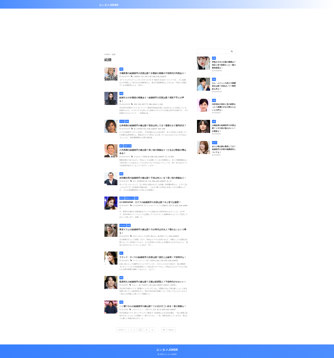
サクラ (146, 205)
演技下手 (145, 104)
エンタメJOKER (108, 5)
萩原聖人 (173, 285)
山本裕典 (139, 129)
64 (164, 330)
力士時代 (147, 236)
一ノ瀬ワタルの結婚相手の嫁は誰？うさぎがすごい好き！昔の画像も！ (152, 306)
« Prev (121, 330)
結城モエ (156, 104)
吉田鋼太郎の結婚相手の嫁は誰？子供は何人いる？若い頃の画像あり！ (152, 177)
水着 (149, 76)
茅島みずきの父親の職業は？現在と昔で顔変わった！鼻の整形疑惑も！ (224, 65)
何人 (134, 181)
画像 (153, 76)
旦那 (146, 76)
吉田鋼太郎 (141, 181)
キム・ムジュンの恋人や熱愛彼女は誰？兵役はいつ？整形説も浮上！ (224, 86)
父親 (150, 285)
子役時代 (152, 260)
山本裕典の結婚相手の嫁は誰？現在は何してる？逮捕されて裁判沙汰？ (152, 125)
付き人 (135, 236)
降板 (172, 157)
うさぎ (134, 309)
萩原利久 (166, 285)
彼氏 (158, 260)
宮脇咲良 (165, 205)
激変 (176, 205)
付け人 (140, 236)
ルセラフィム (154, 205)
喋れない (154, 236)
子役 (142, 76)
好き (154, 309)
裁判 (159, 129)
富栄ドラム (164, 236)
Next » (172, 330)
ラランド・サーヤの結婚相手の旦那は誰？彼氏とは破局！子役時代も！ (152, 257)
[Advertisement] (167, 28)
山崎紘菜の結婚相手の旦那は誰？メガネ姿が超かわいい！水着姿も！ (224, 128)
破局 (165, 260)
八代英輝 (144, 157)
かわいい (135, 285)
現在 (144, 129)
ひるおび (137, 157)
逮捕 (163, 129)
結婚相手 (163, 76)
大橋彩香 (136, 76)
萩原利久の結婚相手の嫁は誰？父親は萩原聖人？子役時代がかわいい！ (152, 281)
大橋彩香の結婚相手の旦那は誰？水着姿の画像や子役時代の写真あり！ (152, 73)
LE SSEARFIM (138, 205)
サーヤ (135, 260)
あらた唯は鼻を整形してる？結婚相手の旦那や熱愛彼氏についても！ (224, 149)
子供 (149, 181)
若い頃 (167, 157)
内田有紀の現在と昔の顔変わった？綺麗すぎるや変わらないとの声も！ (224, 107)
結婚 (157, 76)
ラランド (141, 260)
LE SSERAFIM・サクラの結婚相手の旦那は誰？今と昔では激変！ (150, 202)
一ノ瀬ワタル (147, 309)
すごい (140, 309)
